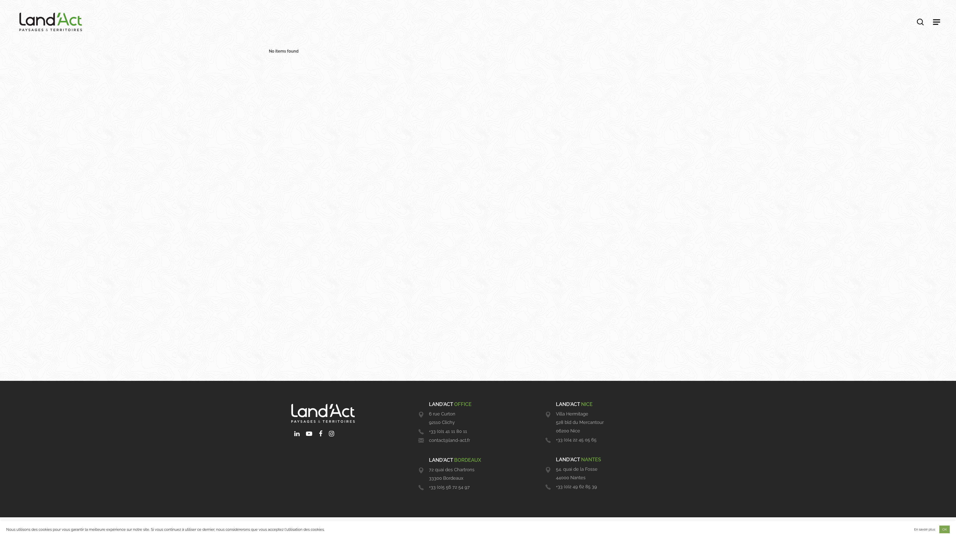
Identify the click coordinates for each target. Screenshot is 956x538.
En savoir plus (924, 529)
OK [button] (944, 529)
